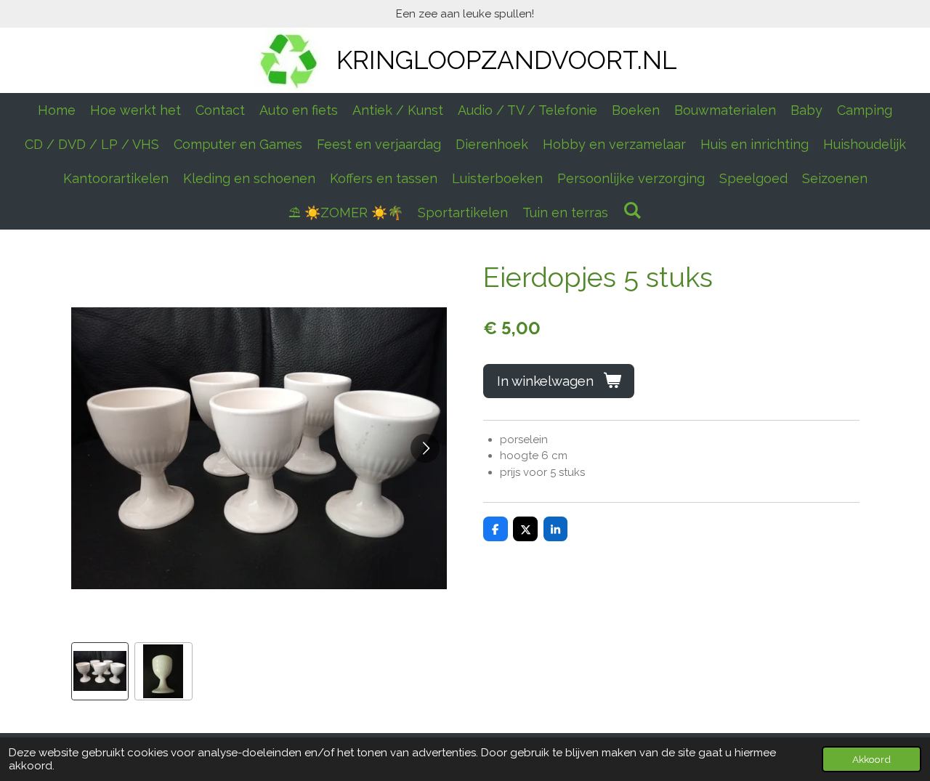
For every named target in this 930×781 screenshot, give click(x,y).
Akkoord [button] (871, 759)
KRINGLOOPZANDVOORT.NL (506, 60)
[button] (100, 671)
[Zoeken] (631, 210)
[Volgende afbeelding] (425, 448)
